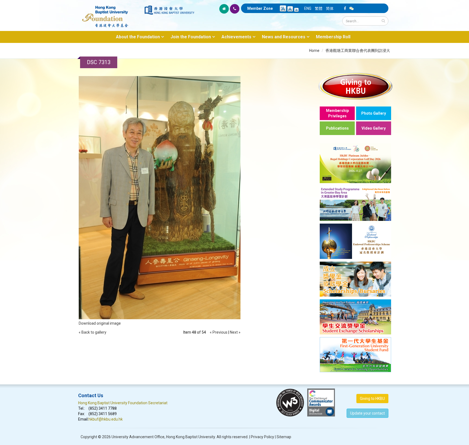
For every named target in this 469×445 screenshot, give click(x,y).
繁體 (318, 8)
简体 (330, 8)
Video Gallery (374, 128)
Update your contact (367, 413)
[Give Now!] (355, 86)
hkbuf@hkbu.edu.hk (105, 419)
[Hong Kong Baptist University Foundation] (111, 13)
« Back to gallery (92, 332)
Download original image (100, 323)
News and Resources (283, 36)
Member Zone (260, 8)
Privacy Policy (262, 437)
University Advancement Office (138, 437)
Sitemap (284, 437)
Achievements (236, 36)
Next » (235, 332)
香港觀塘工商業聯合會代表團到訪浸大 (357, 50)
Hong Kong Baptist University (190, 437)
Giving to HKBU (372, 398)
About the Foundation (138, 36)
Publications (337, 128)
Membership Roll (333, 36)
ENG (307, 8)
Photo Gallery (373, 113)
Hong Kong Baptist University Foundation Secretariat (122, 403)
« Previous (218, 332)
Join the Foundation (190, 36)
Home (314, 50)
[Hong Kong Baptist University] (169, 10)
